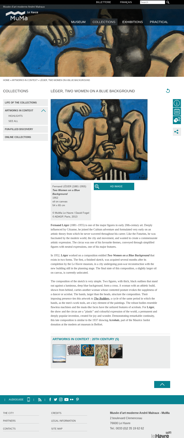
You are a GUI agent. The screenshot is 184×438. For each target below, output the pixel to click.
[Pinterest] (77, 399)
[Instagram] (61, 399)
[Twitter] (55, 399)
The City (8, 413)
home (6, 80)
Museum (78, 22)
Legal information (63, 420)
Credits (56, 413)
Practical (159, 22)
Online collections (18, 137)
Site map (57, 428)
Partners (9, 420)
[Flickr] (71, 399)
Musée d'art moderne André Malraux (24, 6)
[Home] (22, 15)
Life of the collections (21, 102)
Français (126, 2)
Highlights (15, 116)
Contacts (9, 428)
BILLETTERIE (103, 2)
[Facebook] (50, 399)
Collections (104, 22)
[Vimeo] (66, 399)
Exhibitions (132, 22)
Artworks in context (25, 80)
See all (13, 121)
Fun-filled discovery (19, 129)
